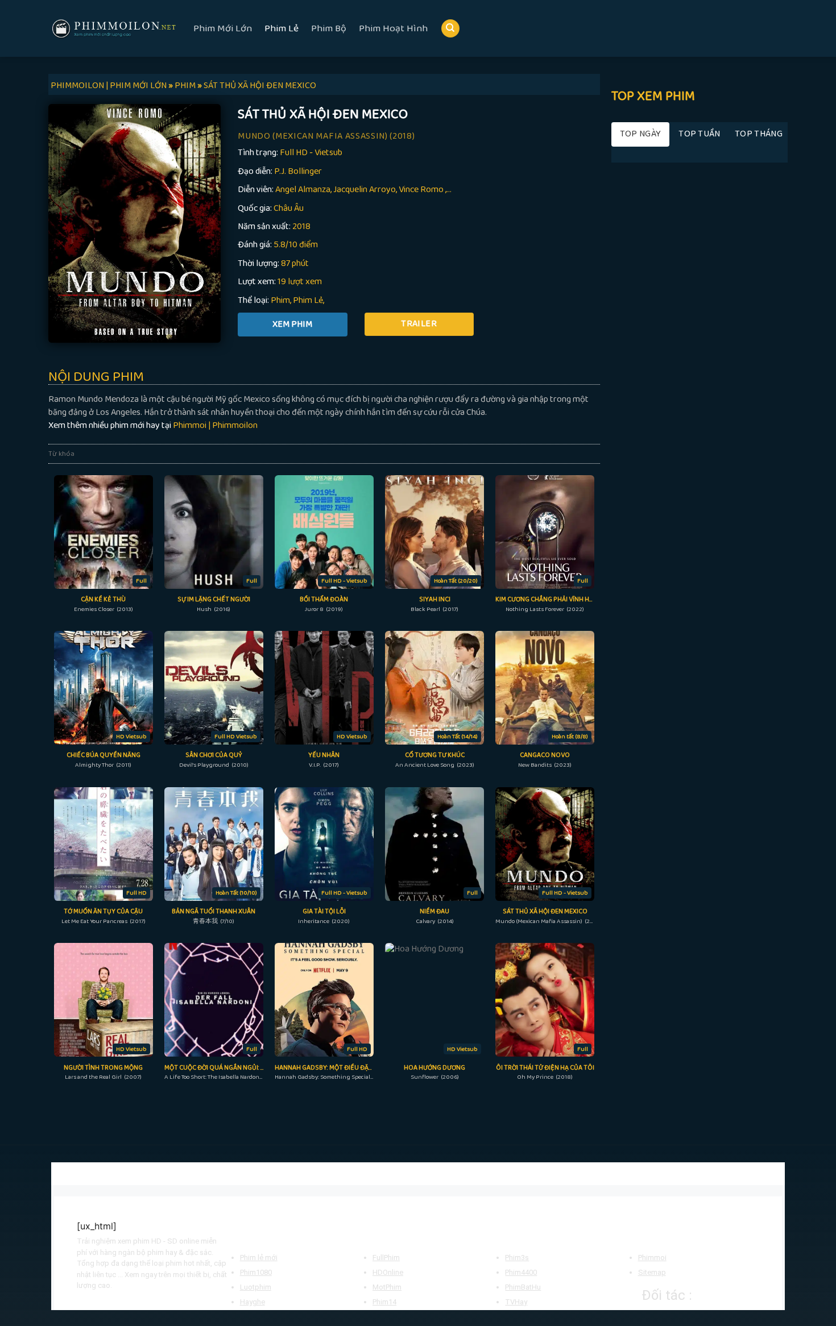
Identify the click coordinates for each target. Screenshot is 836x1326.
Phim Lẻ (281, 28)
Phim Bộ (328, 28)
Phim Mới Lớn (222, 28)
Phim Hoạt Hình (393, 28)
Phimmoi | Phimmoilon (215, 425)
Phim (280, 300)
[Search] (450, 28)
